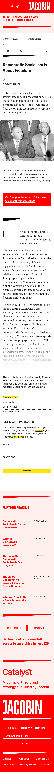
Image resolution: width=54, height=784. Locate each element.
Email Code (8, 402)
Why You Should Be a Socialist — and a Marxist (14, 600)
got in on (45, 305)
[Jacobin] (39, 6)
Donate (39, 628)
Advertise (8, 764)
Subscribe (14, 628)
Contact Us (42, 759)
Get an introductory (16, 17)
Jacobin (33, 17)
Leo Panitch (39, 556)
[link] (17, 6)
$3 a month (38, 387)
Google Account (10, 407)
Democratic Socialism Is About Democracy (14, 524)
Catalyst (7, 759)
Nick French (11, 84)
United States (34, 39)
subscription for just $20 (18, 20)
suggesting (9, 266)
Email (6, 445)
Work (5, 44)
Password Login (10, 397)
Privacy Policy (27, 764)
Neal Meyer (39, 538)
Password (9, 457)
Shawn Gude (40, 521)
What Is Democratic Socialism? (10, 542)
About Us (24, 759)
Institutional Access (12, 412)
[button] (5, 6)
